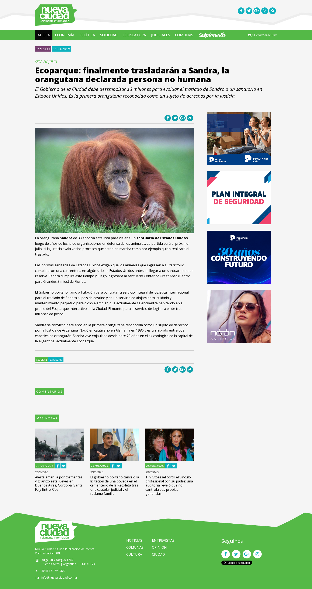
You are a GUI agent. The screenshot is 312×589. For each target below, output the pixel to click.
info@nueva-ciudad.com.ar (59, 577)
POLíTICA (87, 34)
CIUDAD (158, 554)
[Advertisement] (239, 379)
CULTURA (134, 554)
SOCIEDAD (109, 34)
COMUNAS (184, 34)
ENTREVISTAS (163, 540)
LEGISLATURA (134, 34)
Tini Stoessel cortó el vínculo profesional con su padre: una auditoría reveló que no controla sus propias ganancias (169, 485)
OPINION (159, 547)
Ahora (44, 34)
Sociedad (43, 49)
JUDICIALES (160, 34)
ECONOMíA (64, 34)
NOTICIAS (134, 540)
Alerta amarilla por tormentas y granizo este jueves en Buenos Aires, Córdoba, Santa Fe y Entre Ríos (59, 483)
